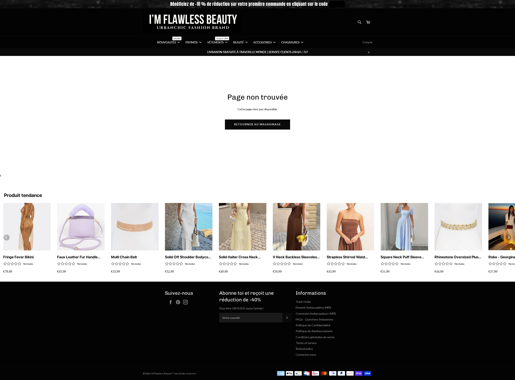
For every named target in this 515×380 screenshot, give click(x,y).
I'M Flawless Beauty (161, 373)
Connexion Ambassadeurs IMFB (316, 313)
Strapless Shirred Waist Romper (346, 257)
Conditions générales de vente (315, 337)
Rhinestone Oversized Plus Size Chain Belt (456, 257)
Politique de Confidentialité (313, 325)
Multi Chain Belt (124, 257)
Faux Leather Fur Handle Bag (77, 257)
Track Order (303, 301)
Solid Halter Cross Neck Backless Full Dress (238, 257)
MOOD (337, 4)
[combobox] (359, 22)
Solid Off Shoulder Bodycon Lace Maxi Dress (187, 257)
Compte (367, 42)
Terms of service (306, 343)
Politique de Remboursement (314, 331)
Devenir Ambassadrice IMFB (313, 307)
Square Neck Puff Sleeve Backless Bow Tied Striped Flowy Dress (402, 257)
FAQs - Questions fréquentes (314, 319)
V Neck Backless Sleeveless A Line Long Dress (296, 257)
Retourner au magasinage (257, 124)
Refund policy (304, 348)
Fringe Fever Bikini (18, 257)
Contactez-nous (306, 354)
